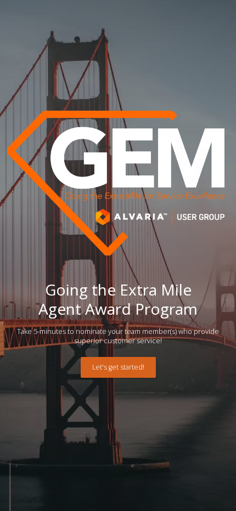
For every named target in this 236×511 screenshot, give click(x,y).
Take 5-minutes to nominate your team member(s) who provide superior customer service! (118, 336)
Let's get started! (118, 367)
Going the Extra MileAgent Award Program (118, 299)
